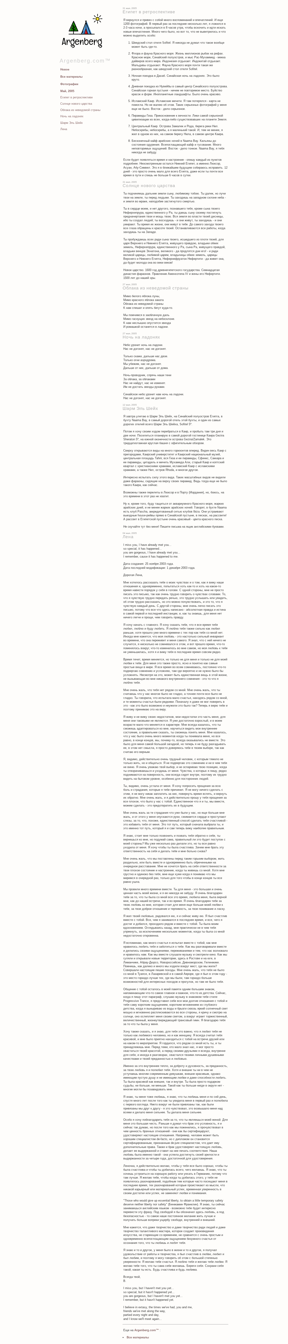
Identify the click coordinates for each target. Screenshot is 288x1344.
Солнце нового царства (76, 103)
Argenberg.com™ (85, 61)
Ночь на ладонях (71, 116)
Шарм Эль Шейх (71, 122)
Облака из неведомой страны (80, 110)
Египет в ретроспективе (76, 97)
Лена (63, 129)
